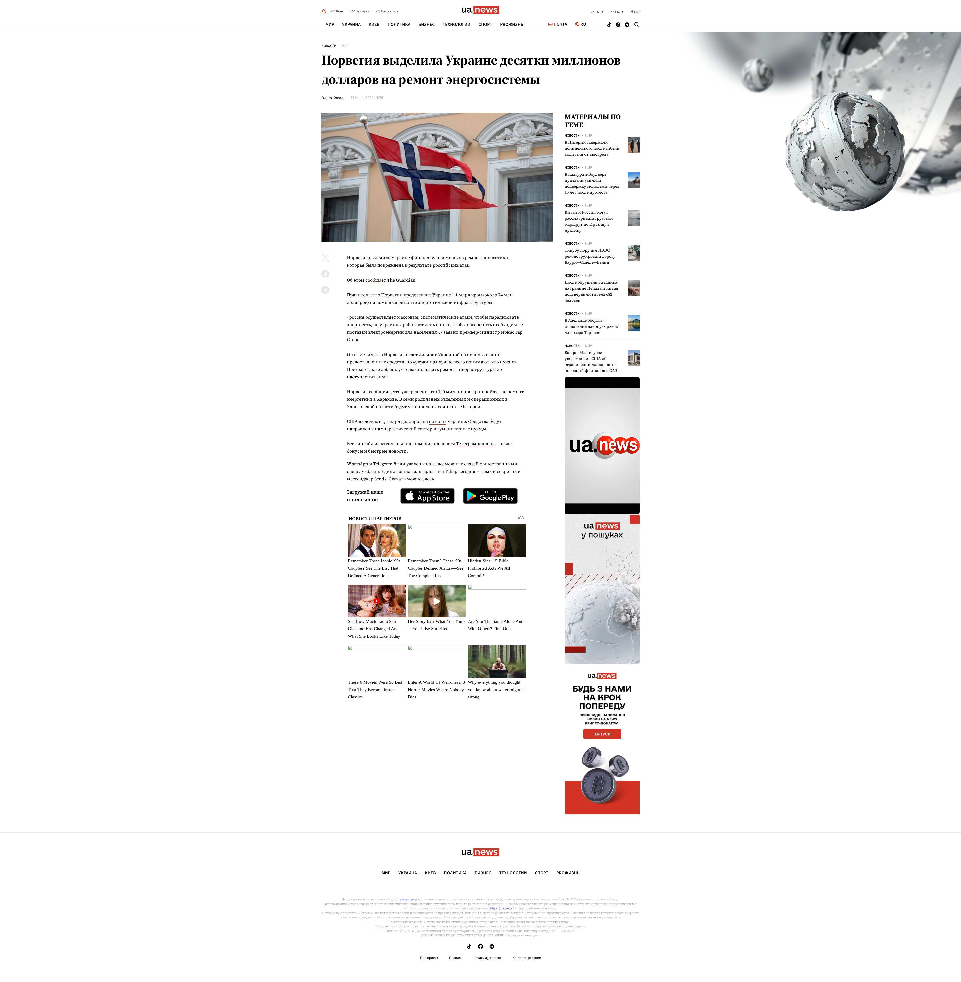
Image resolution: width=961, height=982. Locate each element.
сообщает (375, 280)
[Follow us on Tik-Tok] (609, 25)
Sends (380, 479)
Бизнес (426, 24)
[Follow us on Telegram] (627, 25)
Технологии (456, 24)
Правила (455, 957)
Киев (374, 24)
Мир (329, 24)
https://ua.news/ (405, 899)
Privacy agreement (487, 957)
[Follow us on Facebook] (618, 25)
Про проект (429, 957)
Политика (399, 24)
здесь (428, 479)
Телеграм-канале (474, 443)
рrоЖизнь (511, 24)
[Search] (637, 24)
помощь (437, 421)
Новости (328, 45)
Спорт (485, 24)
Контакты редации (526, 957)
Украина (351, 24)
